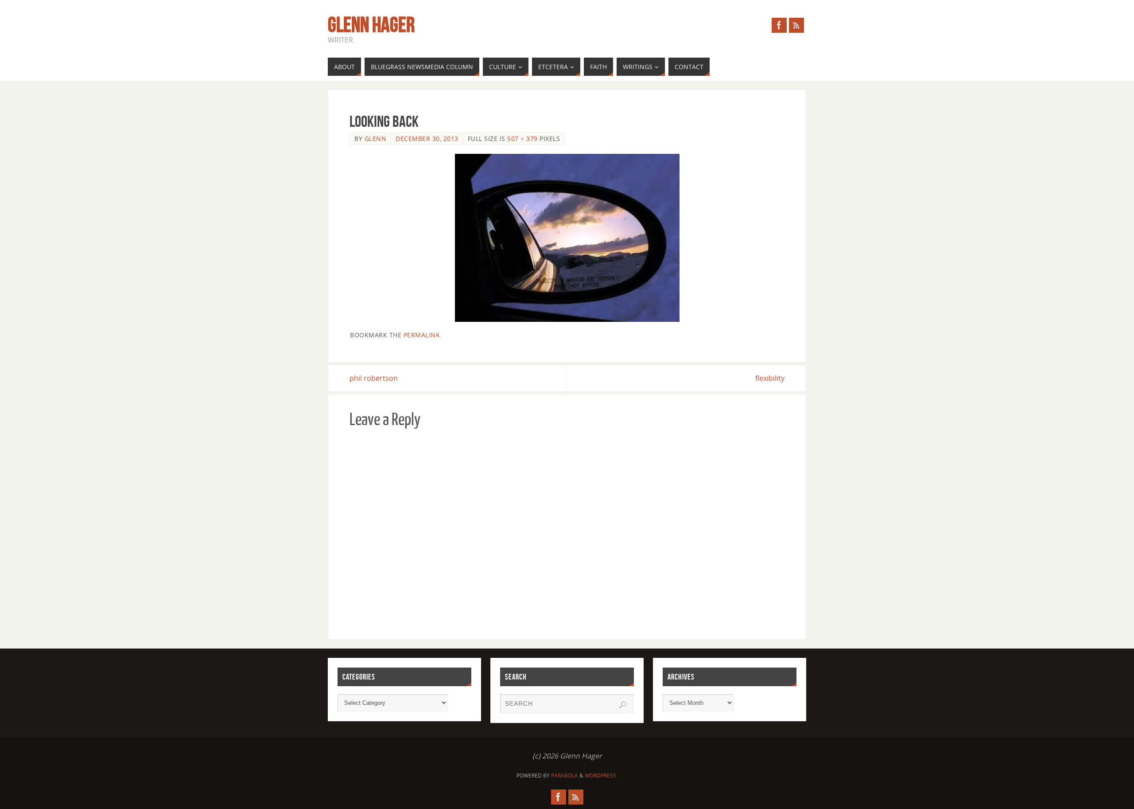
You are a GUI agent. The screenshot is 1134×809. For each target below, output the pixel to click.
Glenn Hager (371, 25)
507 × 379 (522, 138)
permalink (422, 335)
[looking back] (567, 238)
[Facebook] (779, 25)
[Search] (622, 704)
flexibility (769, 378)
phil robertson (374, 378)
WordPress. (601, 775)
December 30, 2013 (427, 138)
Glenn (376, 138)
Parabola (564, 775)
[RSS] (796, 25)
